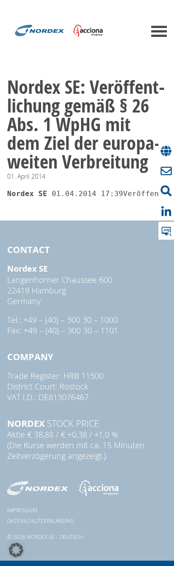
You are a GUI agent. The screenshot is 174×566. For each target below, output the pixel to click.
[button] (16, 550)
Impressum (22, 510)
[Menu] (159, 31)
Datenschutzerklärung (40, 520)
